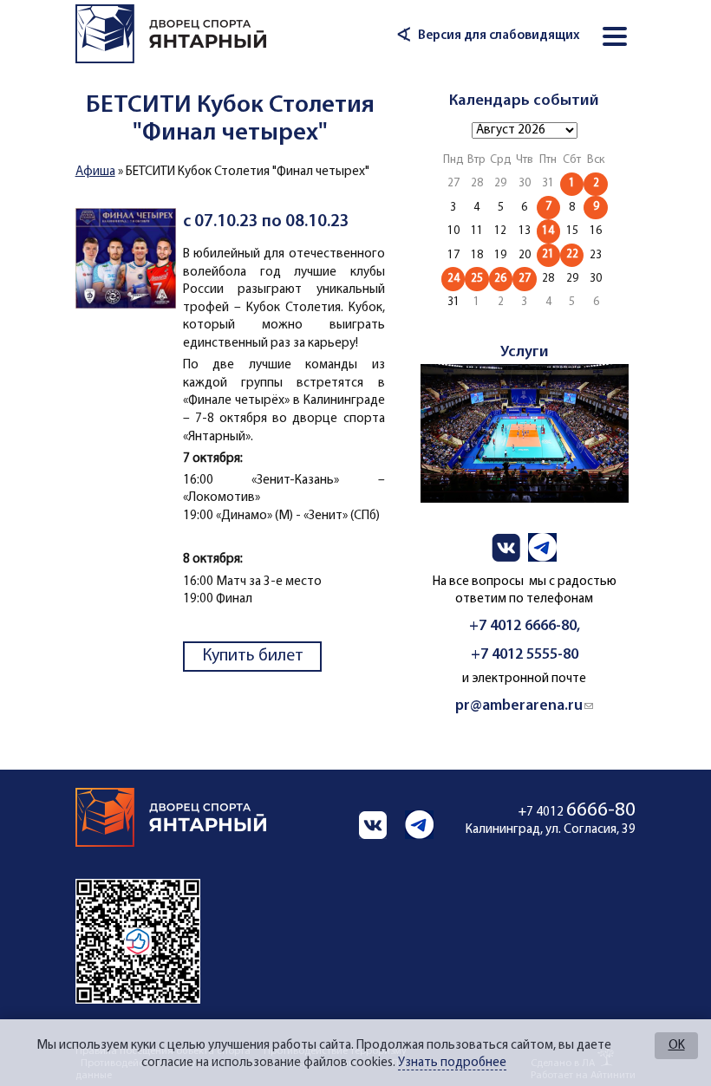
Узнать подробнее (452, 1063)
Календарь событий (524, 101)
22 (572, 254)
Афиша (95, 172)
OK (677, 1045)
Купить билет (252, 656)
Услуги (524, 352)
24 (453, 278)
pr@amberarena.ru (524, 706)
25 (477, 278)
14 (548, 231)
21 (548, 254)
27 (525, 278)
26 (500, 278)
